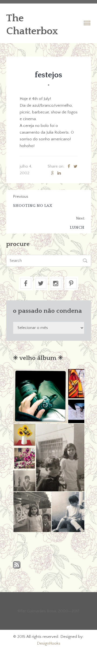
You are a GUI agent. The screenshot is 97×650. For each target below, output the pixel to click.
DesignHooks (48, 643)
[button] (40, 396)
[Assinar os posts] (16, 565)
